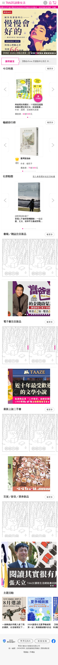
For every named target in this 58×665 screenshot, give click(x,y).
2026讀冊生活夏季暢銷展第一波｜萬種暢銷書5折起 (39, 626)
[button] (5, 89)
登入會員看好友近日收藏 (44, 176)
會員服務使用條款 (33, 648)
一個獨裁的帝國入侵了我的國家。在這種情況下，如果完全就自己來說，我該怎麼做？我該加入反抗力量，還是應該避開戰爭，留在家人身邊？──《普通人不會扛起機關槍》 (13, 626)
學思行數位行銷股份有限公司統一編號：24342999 (24, 647)
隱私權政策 (45, 648)
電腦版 (25, 652)
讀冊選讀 (19, 216)
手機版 (32, 652)
